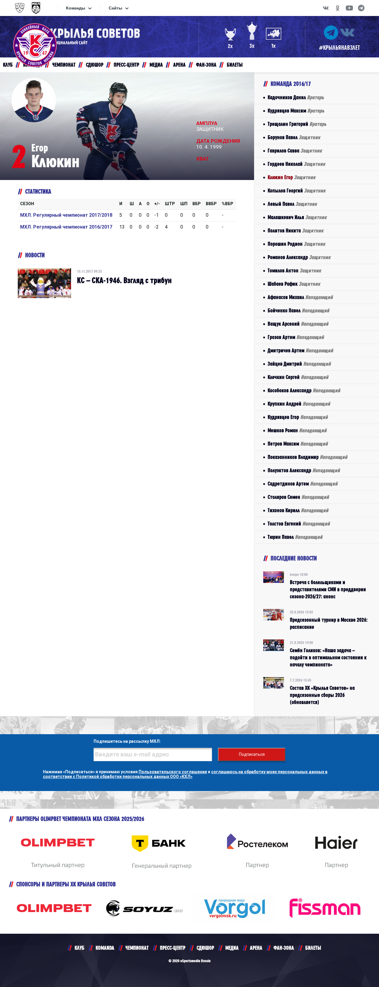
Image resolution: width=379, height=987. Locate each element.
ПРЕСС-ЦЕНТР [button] (126, 64)
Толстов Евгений (299, 523)
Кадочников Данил (296, 97)
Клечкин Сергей (298, 377)
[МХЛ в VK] (326, 8)
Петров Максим (298, 443)
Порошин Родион (296, 244)
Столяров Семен (298, 497)
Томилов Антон (294, 270)
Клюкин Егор (291, 177)
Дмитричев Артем (300, 350)
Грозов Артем (296, 337)
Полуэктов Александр (304, 470)
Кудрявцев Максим (296, 110)
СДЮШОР (205, 948)
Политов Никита (295, 230)
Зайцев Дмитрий (299, 363)
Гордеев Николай (296, 164)
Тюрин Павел (295, 537)
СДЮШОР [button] (94, 64)
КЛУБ (79, 948)
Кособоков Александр (304, 390)
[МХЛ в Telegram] (361, 8)
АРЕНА (256, 948)
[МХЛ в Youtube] (349, 8)
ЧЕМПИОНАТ (137, 948)
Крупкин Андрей (299, 403)
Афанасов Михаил (300, 297)
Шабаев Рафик (294, 284)
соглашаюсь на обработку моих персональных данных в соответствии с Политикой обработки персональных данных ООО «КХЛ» (185, 774)
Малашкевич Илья (297, 217)
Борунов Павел (294, 137)
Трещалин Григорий (297, 124)
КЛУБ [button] (8, 64)
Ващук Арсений (298, 324)
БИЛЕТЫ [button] (235, 64)
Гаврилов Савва (295, 150)
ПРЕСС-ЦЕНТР (172, 948)
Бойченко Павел (298, 310)
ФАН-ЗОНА (284, 948)
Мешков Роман (297, 430)
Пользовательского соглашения (173, 771)
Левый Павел (292, 204)
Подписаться (252, 754)
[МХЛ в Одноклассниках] (337, 8)
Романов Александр (299, 257)
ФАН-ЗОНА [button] (206, 64)
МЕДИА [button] (156, 64)
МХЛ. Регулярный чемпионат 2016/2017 (66, 227)
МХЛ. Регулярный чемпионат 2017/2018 (66, 215)
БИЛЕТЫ (313, 948)
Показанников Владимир (307, 457)
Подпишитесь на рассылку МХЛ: (127, 741)
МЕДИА (232, 948)
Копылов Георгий (296, 190)
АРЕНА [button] (179, 64)
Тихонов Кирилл (298, 510)
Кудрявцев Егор (298, 417)
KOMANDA (105, 948)
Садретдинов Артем (303, 483)
